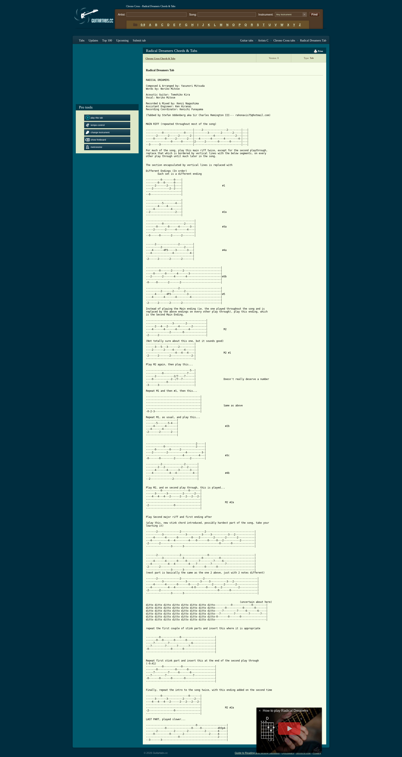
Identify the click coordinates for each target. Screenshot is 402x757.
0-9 (143, 24)
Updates (93, 40)
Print (320, 51)
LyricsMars (288, 753)
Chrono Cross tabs (284, 40)
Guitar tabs (246, 40)
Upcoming (122, 40)
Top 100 (107, 40)
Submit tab (139, 40)
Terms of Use (303, 753)
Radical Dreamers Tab (313, 40)
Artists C (263, 40)
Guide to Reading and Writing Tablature (257, 753)
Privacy (317, 753)
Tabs (81, 40)
